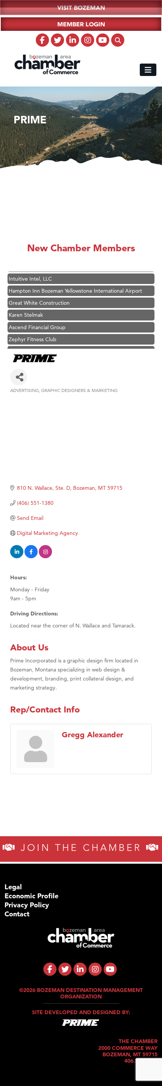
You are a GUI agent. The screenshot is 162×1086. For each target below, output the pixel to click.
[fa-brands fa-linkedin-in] (72, 40)
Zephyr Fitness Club (33, 335)
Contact (17, 914)
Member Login (81, 24)
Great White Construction (39, 298)
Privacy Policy (27, 905)
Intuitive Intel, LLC (30, 274)
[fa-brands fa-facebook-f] (42, 40)
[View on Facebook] (31, 556)
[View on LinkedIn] (16, 556)
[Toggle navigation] (148, 70)
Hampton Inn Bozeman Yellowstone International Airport (75, 286)
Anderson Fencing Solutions (42, 347)
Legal (13, 886)
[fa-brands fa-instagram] (87, 40)
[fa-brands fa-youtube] (102, 40)
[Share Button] (18, 377)
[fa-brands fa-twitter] (57, 40)
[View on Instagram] (45, 556)
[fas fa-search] (117, 40)
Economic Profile (31, 896)
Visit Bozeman (81, 7)
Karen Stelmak (26, 310)
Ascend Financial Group (37, 323)
